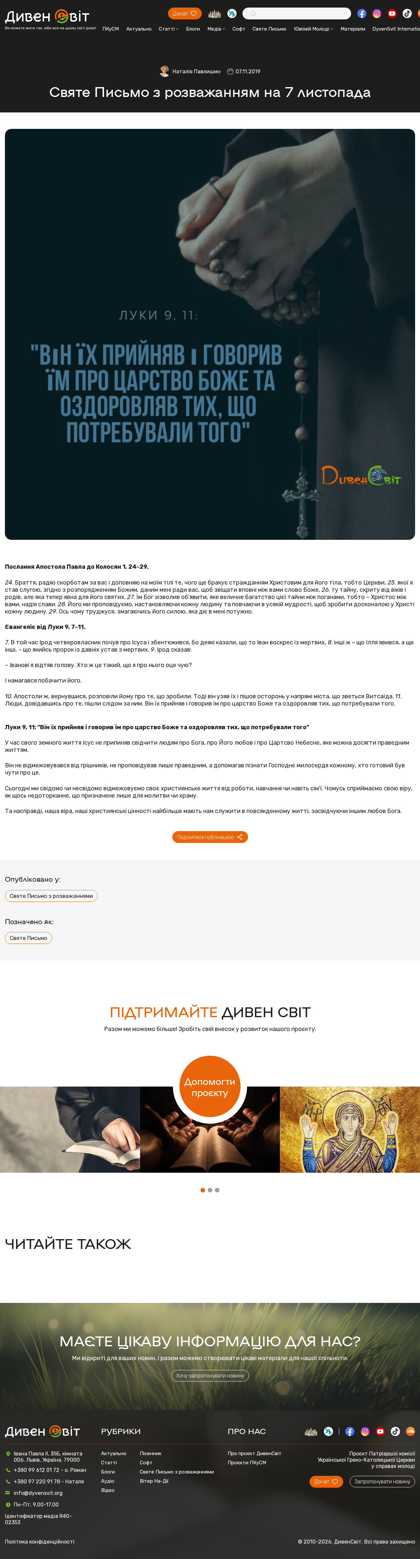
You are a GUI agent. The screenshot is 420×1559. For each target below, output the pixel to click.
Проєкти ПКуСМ (247, 1463)
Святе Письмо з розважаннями (51, 896)
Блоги (193, 29)
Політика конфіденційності (39, 1542)
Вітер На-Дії (154, 1481)
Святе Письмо (269, 29)
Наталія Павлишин (196, 71)
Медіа (214, 29)
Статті (167, 29)
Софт (239, 29)
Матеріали (353, 29)
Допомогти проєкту (209, 1086)
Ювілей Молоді (311, 29)
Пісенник (150, 1453)
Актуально (139, 29)
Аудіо (107, 1481)
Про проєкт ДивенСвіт (255, 1453)
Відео (108, 1490)
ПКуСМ (110, 29)
